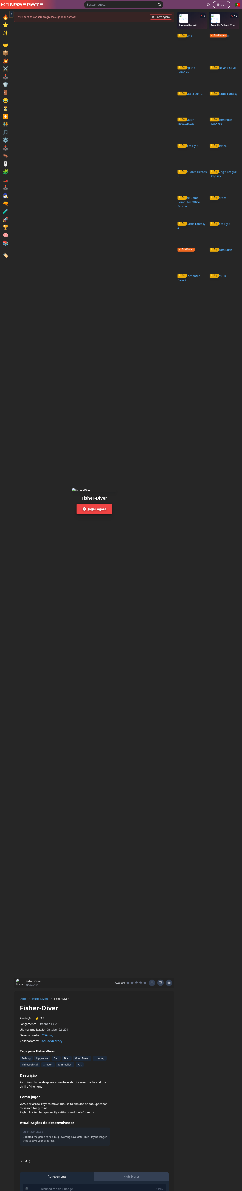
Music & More (40, 998)
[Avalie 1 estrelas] (128, 983)
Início (23, 998)
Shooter (48, 1064)
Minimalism (65, 1064)
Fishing (26, 1058)
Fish (56, 1058)
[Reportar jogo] (160, 983)
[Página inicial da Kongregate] (21, 4)
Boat (66, 1058)
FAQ (26, 1161)
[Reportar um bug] (152, 983)
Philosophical (30, 1064)
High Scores (131, 1176)
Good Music (82, 1058)
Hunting (100, 1058)
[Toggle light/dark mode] (208, 4)
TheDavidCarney (51, 1041)
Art (79, 1064)
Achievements (57, 1176)
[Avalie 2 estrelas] (132, 983)
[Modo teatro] (169, 983)
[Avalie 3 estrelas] (136, 983)
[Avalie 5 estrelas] (145, 983)
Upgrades (42, 1058)
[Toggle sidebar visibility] (11, 14)
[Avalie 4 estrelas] (140, 983)
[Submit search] (159, 4)
